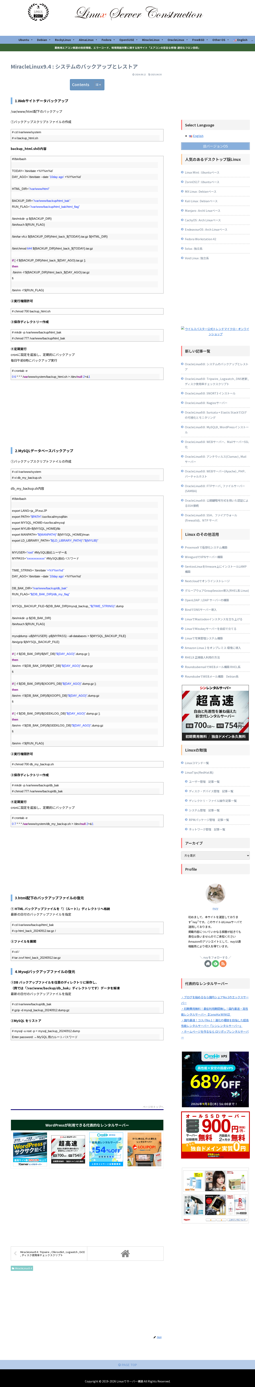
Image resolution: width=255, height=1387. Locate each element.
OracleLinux (176, 40)
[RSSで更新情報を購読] (223, 963)
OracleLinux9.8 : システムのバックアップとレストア (216, 366)
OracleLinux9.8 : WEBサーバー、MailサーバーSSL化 (217, 444)
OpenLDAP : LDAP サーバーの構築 (207, 600)
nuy (215, 908)
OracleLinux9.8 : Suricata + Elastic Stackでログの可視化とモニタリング (216, 415)
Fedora (106, 40)
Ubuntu (24, 40)
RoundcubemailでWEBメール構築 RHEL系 (212, 667)
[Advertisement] (87, 412)
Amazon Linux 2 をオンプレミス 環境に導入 (213, 648)
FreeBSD (198, 40)
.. (252, 40)
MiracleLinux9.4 (23, 1268)
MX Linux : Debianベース (200, 191)
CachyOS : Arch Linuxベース (203, 220)
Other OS (218, 40)
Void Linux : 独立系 (197, 258)
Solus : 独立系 (193, 248)
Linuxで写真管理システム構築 (204, 638)
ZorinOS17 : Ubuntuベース (202, 182)
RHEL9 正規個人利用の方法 (202, 657)
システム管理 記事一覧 (204, 810)
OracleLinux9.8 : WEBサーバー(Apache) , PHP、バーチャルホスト (216, 473)
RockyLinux (63, 40)
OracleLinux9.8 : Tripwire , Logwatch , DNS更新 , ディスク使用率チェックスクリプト (217, 381)
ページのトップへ (153, 1107)
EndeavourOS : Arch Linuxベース (206, 229)
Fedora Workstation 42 (200, 239)
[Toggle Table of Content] (95, 84)
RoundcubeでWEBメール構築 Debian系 (211, 676)
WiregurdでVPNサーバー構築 (204, 557)
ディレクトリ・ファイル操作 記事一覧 (213, 800)
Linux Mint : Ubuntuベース (202, 172)
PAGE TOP (129, 1364)
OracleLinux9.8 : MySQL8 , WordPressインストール (217, 429)
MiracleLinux (151, 40)
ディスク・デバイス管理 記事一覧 (211, 791)
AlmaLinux (86, 40)
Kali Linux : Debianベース (201, 201)
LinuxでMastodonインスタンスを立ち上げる (213, 619)
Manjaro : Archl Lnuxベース (202, 210)
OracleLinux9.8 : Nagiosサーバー (206, 403)
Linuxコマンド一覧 (197, 763)
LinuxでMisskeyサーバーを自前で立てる (210, 628)
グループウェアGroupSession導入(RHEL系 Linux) (217, 590)
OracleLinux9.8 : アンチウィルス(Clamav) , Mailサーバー (215, 459)
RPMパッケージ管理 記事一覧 (209, 820)
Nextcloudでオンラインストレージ (207, 581)
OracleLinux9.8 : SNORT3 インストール (210, 393)
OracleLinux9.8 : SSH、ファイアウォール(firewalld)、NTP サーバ (211, 517)
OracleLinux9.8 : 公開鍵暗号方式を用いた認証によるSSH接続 (216, 503)
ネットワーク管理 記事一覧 (207, 829)
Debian (42, 40)
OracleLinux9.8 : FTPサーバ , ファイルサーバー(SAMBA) (215, 488)
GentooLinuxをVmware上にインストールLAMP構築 (216, 569)
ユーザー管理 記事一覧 (204, 781)
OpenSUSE (126, 40)
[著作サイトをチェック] (207, 963)
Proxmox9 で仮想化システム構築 (206, 547)
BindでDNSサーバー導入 (201, 609)
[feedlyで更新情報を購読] (215, 963)
